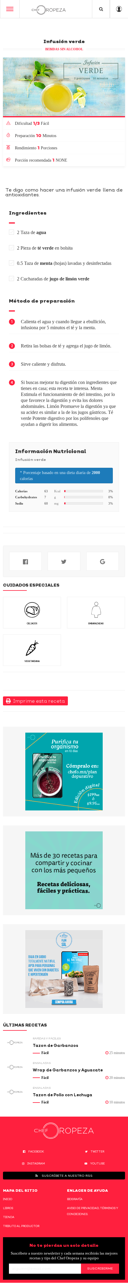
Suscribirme (100, 1268)
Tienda (8, 1217)
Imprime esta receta (38, 701)
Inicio (7, 1199)
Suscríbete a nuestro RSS (67, 1175)
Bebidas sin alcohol (64, 49)
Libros (8, 1208)
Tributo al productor (21, 1226)
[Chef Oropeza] (49, 9)
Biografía (74, 1199)
